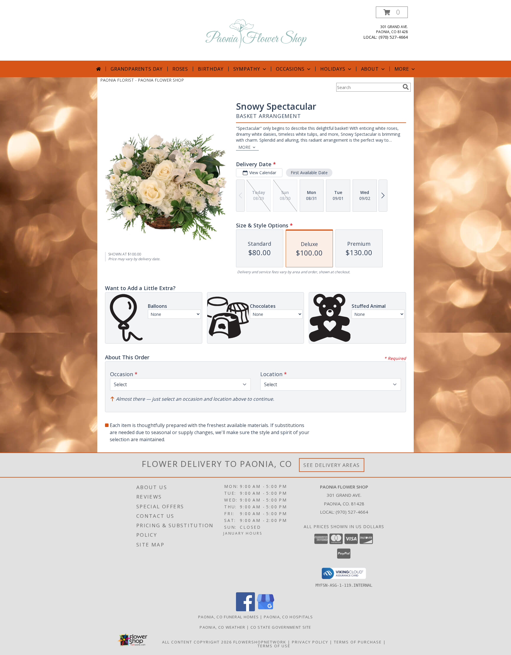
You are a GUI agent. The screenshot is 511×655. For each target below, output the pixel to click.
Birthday (210, 69)
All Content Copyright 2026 (197, 642)
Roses (180, 69)
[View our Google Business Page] (265, 609)
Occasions (290, 69)
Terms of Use (274, 645)
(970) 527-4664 (393, 37)
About (370, 69)
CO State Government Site (280, 627)
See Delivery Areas (331, 465)
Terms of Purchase (358, 642)
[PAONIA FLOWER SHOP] (256, 33)
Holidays (332, 69)
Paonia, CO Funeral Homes (228, 617)
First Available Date (309, 172)
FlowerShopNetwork (259, 642)
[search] (405, 87)
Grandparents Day (137, 69)
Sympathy (246, 69)
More (401, 69)
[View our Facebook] (245, 609)
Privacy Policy (310, 642)
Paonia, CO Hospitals (288, 617)
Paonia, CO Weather (222, 627)
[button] (392, 12)
